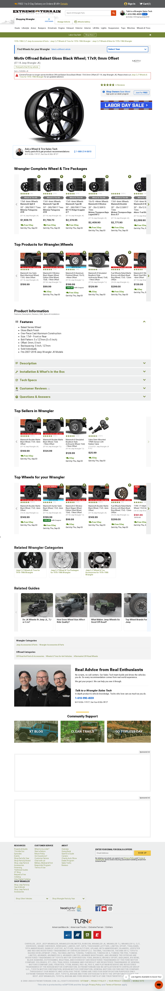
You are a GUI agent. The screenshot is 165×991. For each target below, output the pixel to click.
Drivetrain (52, 28)
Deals (17, 28)
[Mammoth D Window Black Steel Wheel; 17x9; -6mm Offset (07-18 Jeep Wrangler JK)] (144, 260)
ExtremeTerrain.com (37, 12)
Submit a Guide (68, 854)
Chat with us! (40, 861)
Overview (65, 849)
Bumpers (42, 28)
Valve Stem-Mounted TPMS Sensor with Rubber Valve (98, 444)
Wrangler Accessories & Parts (51, 645)
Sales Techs (66, 863)
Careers (65, 856)
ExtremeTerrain (96, 927)
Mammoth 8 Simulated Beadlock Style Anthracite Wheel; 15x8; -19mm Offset (98, 277)
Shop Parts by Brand (22, 861)
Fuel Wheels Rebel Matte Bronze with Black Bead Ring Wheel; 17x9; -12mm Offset (121, 277)
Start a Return (40, 851)
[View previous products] (16, 204)
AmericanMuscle (60, 927)
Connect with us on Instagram (110, 908)
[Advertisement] (82, 773)
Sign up (142, 853)
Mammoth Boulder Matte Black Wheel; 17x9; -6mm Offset (30, 443)
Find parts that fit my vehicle (27, 67)
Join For (141, 93)
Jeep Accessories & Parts (27, 645)
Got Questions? (41, 856)
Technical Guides (21, 870)
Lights (103, 28)
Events (16, 856)
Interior (87, 28)
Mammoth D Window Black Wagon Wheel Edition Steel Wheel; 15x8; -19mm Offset (52, 277)
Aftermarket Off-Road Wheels (86, 656)
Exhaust (70, 28)
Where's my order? (42, 849)
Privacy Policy (129, 858)
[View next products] (148, 204)
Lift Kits (96, 28)
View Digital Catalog (22, 879)
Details (64, 3)
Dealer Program (68, 861)
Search (113, 13)
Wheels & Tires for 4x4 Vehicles (59, 656)
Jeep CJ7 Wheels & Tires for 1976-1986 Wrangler (70, 41)
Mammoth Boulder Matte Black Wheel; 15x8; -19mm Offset (53, 443)
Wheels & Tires (143, 28)
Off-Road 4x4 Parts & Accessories (30, 656)
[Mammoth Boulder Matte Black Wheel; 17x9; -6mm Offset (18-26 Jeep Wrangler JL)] (30, 493)
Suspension (113, 28)
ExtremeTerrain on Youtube (104, 908)
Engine (61, 28)
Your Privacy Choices (119, 981)
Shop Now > (90, 35)
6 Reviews (120, 85)
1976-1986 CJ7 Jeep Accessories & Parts (31, 41)
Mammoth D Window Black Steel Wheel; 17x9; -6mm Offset (143, 276)
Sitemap (84, 981)
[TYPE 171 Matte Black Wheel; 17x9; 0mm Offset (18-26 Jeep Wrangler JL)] (144, 493)
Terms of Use (40, 868)
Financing (18, 868)
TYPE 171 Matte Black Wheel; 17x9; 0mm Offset (144, 508)
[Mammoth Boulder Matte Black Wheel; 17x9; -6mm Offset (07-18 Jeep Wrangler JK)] (30, 427)
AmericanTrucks (79, 927)
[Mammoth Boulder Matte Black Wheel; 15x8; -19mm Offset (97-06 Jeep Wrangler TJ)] (53, 427)
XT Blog (17, 872)
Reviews (65, 865)
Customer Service (42, 858)
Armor (33, 28)
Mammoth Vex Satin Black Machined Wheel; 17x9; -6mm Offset (29, 276)
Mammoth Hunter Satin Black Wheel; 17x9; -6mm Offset (53, 509)
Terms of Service (113, 985)
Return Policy (40, 854)
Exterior (79, 28)
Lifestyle (25, 28)
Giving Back (66, 851)
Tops (123, 28)
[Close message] (150, 35)
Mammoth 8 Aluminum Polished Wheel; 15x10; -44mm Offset (75, 276)
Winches (131, 28)
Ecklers (109, 927)
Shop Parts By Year (21, 858)
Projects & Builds (20, 849)
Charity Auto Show (69, 858)
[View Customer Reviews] (107, 85)
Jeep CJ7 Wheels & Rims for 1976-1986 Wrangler (112, 41)
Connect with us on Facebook (97, 908)
